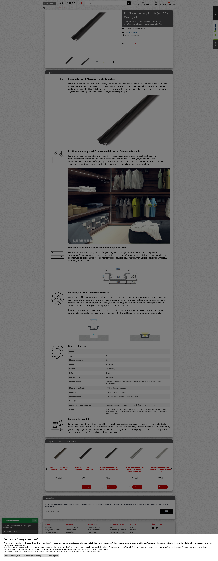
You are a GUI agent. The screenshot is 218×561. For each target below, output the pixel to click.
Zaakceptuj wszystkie (13, 556)
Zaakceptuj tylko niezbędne (33, 556)
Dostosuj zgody (52, 556)
